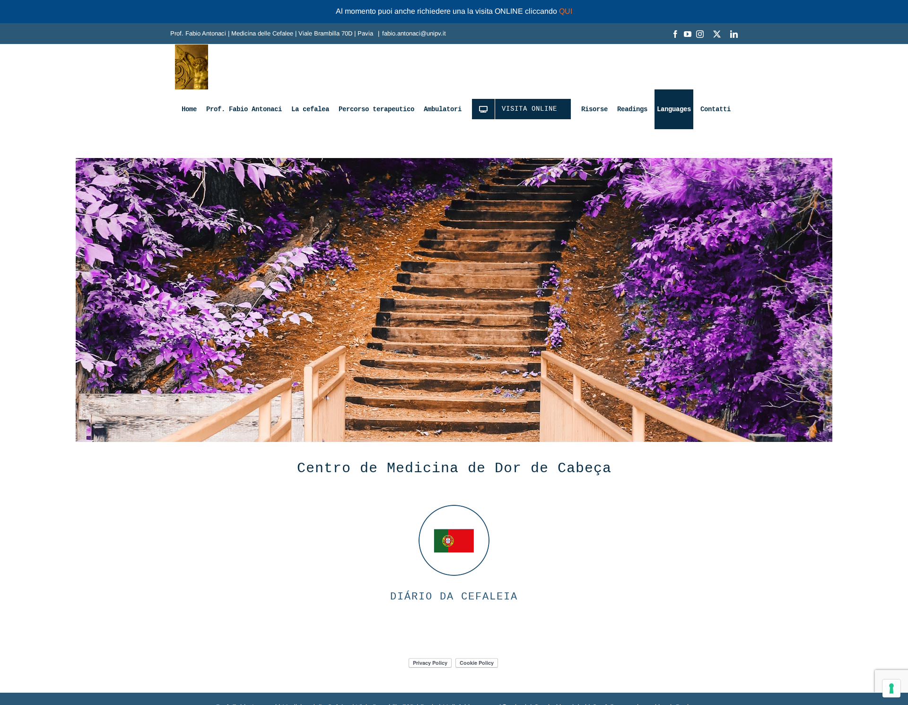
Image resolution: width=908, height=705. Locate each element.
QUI (565, 11)
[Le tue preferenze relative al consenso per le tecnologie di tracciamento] (891, 688)
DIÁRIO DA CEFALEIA (454, 597)
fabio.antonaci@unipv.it (414, 33)
